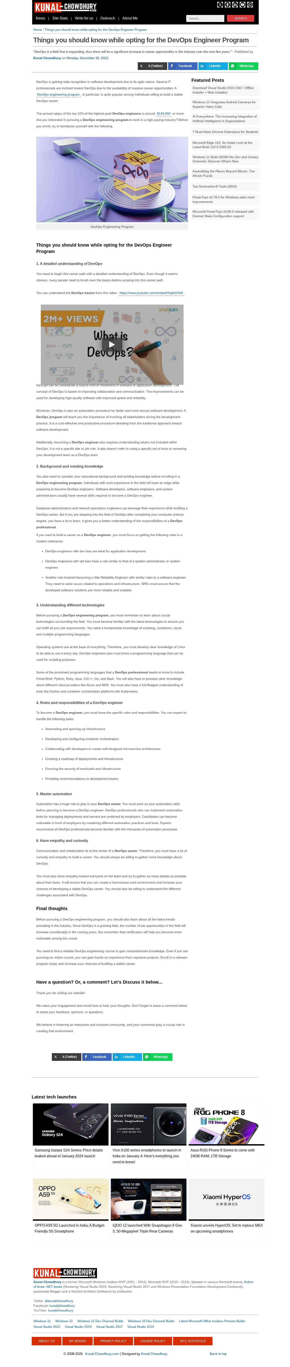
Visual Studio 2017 (109, 1327)
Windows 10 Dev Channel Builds (151, 1321)
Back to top (218, 1354)
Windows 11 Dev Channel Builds (100, 1321)
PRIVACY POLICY (113, 1341)
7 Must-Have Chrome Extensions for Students (225, 132)
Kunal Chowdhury (154, 1354)
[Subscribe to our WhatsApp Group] (250, 6)
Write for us (84, 18)
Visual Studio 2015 (140, 1327)
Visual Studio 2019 (78, 1327)
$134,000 (164, 113)
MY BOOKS (77, 1341)
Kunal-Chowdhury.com (102, 1354)
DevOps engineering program (58, 94)
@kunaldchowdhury (59, 1301)
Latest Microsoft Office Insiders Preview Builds (212, 1321)
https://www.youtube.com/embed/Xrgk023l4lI (151, 293)
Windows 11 (42, 1321)
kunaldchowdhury (62, 1305)
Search (240, 18)
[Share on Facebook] (183, 69)
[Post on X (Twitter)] (153, 69)
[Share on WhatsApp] (243, 69)
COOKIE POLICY (153, 1341)
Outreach (107, 18)
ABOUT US (47, 1341)
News (40, 18)
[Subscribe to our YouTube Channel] (242, 6)
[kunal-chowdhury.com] (66, 11)
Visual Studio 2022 (47, 1327)
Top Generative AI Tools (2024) (215, 186)
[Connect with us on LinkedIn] (235, 6)
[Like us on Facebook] (227, 6)
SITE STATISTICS (193, 1341)
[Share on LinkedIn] (213, 69)
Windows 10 (64, 1321)
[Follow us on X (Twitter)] (220, 6)
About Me (130, 18)
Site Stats (60, 18)
